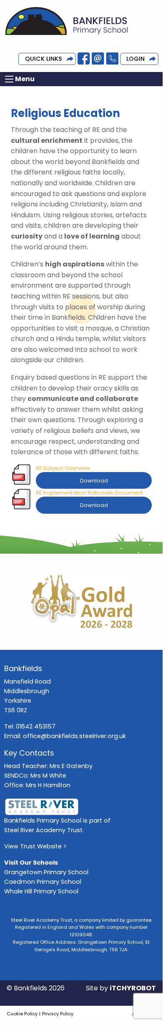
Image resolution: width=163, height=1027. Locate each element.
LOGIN (135, 59)
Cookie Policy (22, 1013)
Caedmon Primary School (42, 882)
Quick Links (43, 59)
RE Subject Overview (63, 468)
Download (94, 480)
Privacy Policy (57, 1013)
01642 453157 (35, 726)
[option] (81, 601)
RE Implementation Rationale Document (89, 492)
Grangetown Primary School (46, 872)
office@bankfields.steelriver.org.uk (74, 736)
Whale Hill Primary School (41, 891)
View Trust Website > (35, 846)
